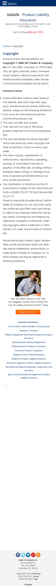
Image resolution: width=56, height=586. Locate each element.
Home (6, 46)
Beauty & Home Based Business (29, 354)
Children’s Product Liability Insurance (28, 358)
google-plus (33, 554)
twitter (23, 554)
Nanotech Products (28, 330)
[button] (5, 3)
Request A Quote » (28, 311)
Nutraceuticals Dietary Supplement (29, 342)
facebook (18, 554)
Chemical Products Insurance (29, 350)
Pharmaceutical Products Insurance (29, 346)
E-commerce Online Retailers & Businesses (29, 326)
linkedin (28, 554)
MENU (12, 4)
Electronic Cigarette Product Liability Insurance (28, 362)
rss (38, 554)
